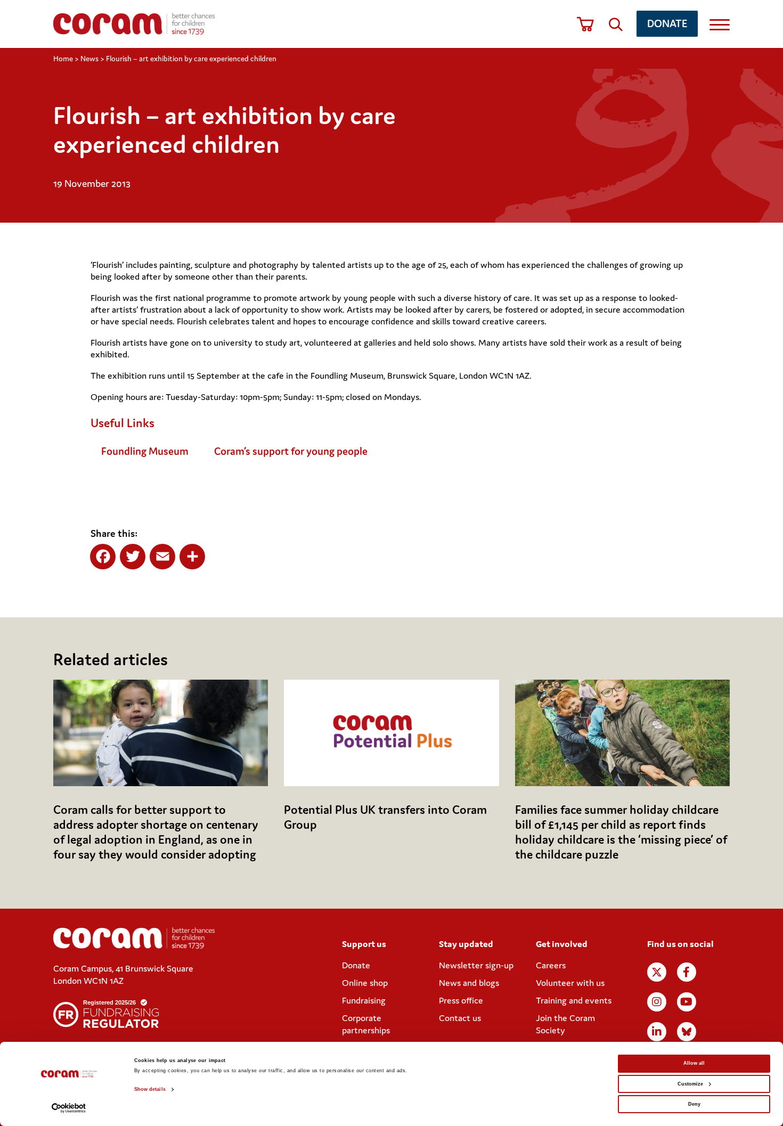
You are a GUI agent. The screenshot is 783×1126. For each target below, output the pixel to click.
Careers (551, 965)
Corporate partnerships (366, 1024)
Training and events (573, 1000)
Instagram (656, 1001)
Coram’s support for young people (291, 451)
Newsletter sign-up (476, 965)
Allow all (694, 1063)
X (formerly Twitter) (656, 972)
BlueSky (686, 1031)
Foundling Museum (145, 451)
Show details (150, 1089)
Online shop (365, 983)
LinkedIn (656, 1031)
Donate (667, 23)
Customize (690, 1084)
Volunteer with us (570, 983)
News (89, 58)
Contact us (460, 1018)
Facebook (686, 972)
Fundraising (364, 1000)
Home (63, 58)
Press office (461, 1000)
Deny (694, 1104)
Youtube (686, 1001)
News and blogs (469, 983)
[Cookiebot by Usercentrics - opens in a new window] (69, 1108)
